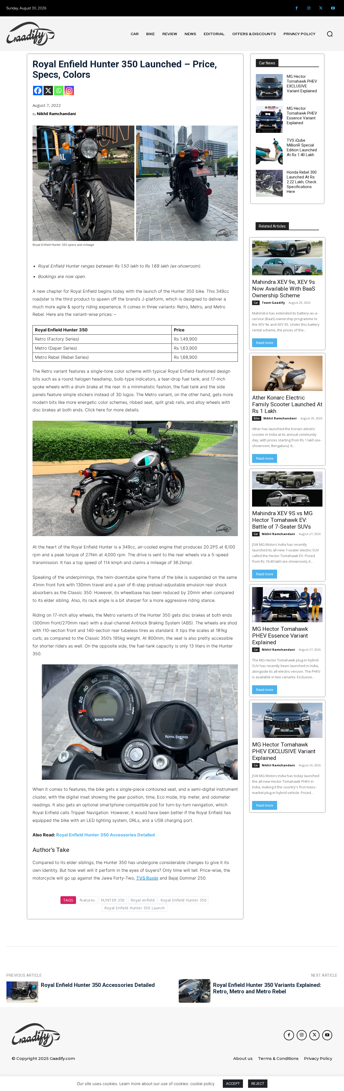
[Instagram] (308, 8)
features (87, 900)
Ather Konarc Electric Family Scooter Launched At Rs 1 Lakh (287, 404)
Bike (257, 418)
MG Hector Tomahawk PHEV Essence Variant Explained (302, 115)
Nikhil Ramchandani (56, 113)
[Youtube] (333, 8)
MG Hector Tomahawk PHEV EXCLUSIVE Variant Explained (302, 83)
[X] (48, 90)
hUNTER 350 (113, 900)
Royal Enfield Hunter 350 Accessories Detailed (105, 834)
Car (256, 303)
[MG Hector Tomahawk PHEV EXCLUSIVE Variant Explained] (269, 87)
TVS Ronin (147, 878)
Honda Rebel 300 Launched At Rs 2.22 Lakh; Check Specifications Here (302, 182)
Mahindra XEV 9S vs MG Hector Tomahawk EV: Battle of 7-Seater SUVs (282, 520)
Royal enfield (143, 900)
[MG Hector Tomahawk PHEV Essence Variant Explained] (269, 119)
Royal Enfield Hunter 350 (183, 900)
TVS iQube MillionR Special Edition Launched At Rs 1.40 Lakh (302, 147)
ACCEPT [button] (233, 1083)
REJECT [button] (257, 1083)
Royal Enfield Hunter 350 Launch (134, 907)
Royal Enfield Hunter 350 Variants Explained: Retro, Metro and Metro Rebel (267, 988)
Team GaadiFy (273, 303)
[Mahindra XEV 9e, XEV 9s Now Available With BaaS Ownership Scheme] (287, 257)
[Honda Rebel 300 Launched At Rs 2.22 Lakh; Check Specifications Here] (269, 183)
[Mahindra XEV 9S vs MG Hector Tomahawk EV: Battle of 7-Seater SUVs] (287, 489)
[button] (330, 34)
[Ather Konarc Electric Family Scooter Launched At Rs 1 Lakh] (287, 373)
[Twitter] (320, 8)
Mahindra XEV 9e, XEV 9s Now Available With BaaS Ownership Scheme (283, 289)
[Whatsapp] (58, 90)
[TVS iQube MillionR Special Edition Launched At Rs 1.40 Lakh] (269, 151)
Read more (264, 343)
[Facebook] (296, 8)
